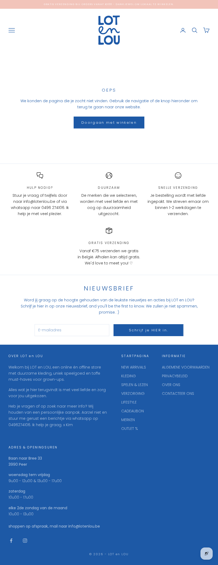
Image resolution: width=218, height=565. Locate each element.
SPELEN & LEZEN (134, 384)
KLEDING (128, 376)
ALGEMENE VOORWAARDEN (185, 367)
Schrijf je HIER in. (148, 330)
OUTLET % (129, 428)
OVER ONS (171, 384)
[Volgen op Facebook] (11, 540)
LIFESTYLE (129, 402)
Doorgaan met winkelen (109, 122)
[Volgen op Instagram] (25, 540)
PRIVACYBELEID (175, 376)
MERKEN (128, 419)
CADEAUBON (132, 411)
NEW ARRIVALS (133, 367)
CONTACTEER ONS (178, 393)
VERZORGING (133, 393)
